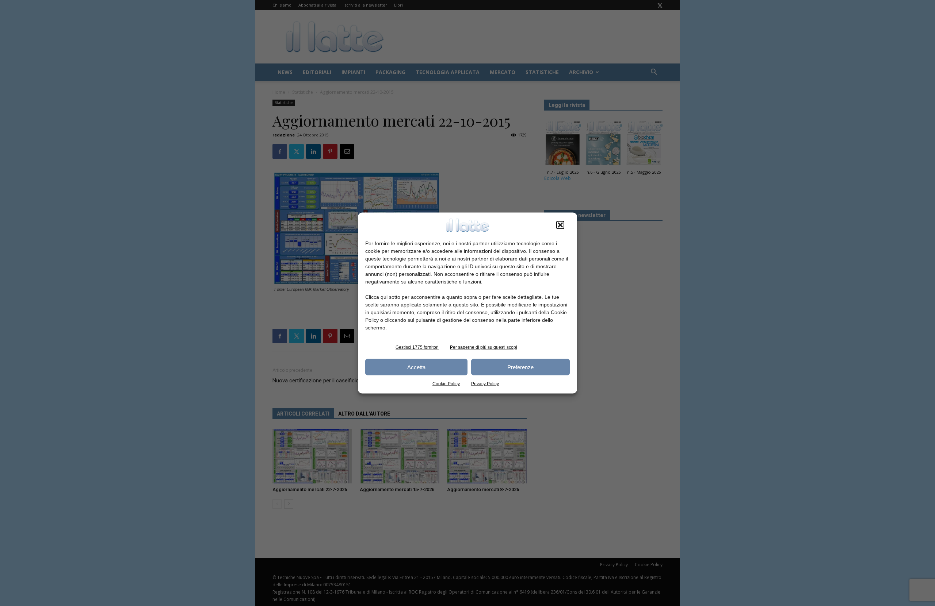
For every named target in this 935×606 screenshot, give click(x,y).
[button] (560, 225)
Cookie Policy (446, 383)
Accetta (416, 367)
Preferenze (520, 367)
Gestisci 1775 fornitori (417, 347)
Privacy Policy (485, 383)
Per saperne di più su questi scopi (483, 347)
